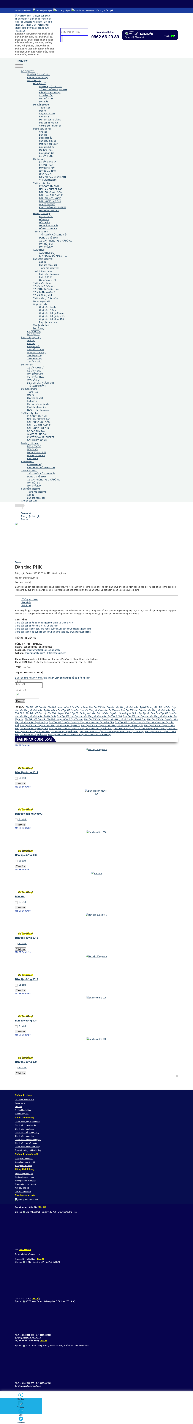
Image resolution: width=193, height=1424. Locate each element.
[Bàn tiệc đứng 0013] (96, 924)
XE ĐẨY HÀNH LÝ (47, 161)
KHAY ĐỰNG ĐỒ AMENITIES (53, 255)
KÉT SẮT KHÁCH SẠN (37, 77)
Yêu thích (20, 783)
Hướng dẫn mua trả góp (25, 1180)
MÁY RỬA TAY (46, 98)
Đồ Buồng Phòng (41, 104)
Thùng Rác (44, 107)
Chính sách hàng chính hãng (27, 1146)
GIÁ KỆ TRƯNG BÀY (37, 434)
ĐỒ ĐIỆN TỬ (39, 83)
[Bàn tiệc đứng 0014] (96, 759)
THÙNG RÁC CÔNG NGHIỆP (53, 234)
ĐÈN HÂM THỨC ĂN (49, 210)
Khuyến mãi (79, 10)
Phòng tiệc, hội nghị (42, 128)
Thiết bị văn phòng (42, 282)
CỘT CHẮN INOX (47, 171)
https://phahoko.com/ (35, 652)
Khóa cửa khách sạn (49, 273)
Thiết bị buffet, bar (42, 183)
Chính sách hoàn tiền (24, 1136)
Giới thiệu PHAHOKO (24, 1099)
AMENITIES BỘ (46, 252)
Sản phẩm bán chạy (24, 1158)
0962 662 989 (25, 1249)
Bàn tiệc (43, 134)
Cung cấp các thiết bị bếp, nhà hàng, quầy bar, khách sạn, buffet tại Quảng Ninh (53, 628)
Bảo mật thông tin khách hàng (28, 1150)
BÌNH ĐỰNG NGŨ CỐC (50, 192)
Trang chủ (22, 60)
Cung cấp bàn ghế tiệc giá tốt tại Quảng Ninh (36, 625)
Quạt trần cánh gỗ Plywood (52, 313)
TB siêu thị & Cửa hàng (44, 286)
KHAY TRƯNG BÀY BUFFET (52, 207)
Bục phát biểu (45, 137)
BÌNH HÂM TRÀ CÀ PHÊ (51, 195)
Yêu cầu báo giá (22, 1187)
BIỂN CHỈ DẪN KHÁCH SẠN (52, 177)
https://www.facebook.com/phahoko (43, 649)
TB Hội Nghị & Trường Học (46, 289)
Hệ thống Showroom (23, 10)
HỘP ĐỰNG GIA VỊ (48, 228)
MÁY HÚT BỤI (46, 243)
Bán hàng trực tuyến (43, 10)
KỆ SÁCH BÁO (46, 164)
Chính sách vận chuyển (25, 1125)
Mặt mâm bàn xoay (48, 143)
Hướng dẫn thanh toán (24, 1177)
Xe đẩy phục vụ (46, 146)
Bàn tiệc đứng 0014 (26, 772)
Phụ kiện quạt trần (48, 322)
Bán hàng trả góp (63, 10)
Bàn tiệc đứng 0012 (26, 979)
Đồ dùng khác (45, 149)
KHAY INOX (32, 458)
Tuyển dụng (20, 1102)
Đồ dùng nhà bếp (41, 213)
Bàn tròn (20, 896)
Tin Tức (18, 1106)
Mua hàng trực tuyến (24, 1173)
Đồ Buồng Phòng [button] (29, 388)
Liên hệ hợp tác (21, 1113)
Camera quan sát (47, 279)
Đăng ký (129, 37)
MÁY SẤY (43, 101)
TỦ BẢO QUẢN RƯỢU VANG (53, 89)
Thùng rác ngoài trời (49, 267)
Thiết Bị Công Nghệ (42, 270)
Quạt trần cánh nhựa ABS (51, 319)
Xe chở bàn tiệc (46, 152)
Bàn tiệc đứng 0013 (26, 937)
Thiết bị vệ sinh (40, 231)
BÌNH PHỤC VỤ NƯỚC (50, 198)
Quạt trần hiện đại (47, 307)
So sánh (22, 777)
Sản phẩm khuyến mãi (25, 1161)
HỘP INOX (44, 219)
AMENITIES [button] (27, 461)
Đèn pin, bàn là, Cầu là (50, 119)
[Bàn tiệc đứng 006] (96, 841)
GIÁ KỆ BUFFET (47, 204)
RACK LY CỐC (46, 216)
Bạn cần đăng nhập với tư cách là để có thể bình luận (52, 677)
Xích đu (42, 261)
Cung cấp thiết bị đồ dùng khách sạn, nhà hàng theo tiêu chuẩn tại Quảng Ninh (53, 631)
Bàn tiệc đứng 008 (26, 1020)
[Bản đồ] (42, 1206)
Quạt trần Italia (40, 304)
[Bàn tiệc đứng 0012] (96, 966)
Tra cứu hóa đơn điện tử (25, 1184)
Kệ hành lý (44, 116)
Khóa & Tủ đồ (45, 276)
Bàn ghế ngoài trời (48, 264)
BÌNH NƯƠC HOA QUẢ (50, 201)
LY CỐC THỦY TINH (49, 186)
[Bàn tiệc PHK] (15, 554)
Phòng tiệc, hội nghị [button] (31, 337)
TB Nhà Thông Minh (42, 295)
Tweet (18, 562)
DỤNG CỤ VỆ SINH (48, 237)
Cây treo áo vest (47, 113)
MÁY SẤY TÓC (34, 80)
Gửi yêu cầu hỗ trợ (23, 1191)
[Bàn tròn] (96, 883)
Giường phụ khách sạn (50, 125)
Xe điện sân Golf (41, 325)
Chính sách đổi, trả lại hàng (27, 1132)
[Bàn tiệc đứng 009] (96, 1048)
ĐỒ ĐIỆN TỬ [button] (27, 71)
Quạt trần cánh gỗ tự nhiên (52, 316)
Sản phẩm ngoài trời (42, 258)
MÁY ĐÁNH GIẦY (47, 167)
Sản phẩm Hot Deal (23, 1165)
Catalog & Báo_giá (104, 10)
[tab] (29, 599)
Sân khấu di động (47, 140)
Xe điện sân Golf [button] (29, 500)
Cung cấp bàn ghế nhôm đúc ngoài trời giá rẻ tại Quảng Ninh (44, 622)
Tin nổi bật (89, 10)
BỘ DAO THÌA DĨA (36, 431)
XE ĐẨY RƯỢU (46, 155)
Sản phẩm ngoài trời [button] (31, 488)
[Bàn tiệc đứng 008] (96, 1007)
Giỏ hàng (170, 36)
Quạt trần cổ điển (47, 310)
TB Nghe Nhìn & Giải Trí (44, 292)
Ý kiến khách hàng (23, 1109)
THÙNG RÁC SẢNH (48, 180)
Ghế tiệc (43, 131)
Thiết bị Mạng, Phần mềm (45, 298)
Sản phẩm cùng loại (34, 739)
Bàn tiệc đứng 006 (26, 855)
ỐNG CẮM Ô (45, 174)
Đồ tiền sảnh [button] (27, 364)
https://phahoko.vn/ (56, 652)
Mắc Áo (42, 110)
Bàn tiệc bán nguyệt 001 (29, 813)
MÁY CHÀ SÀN (46, 246)
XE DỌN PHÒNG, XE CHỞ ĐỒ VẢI (55, 240)
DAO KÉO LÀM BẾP (48, 225)
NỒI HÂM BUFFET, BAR (50, 189)
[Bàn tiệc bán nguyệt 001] (96, 800)
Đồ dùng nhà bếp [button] (29, 443)
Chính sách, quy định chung (27, 1121)
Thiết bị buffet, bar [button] (30, 412)
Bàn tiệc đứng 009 (26, 1062)
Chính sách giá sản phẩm (26, 1143)
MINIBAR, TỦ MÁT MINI (38, 74)
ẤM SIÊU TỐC (46, 95)
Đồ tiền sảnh (39, 158)
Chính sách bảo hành (24, 1128)
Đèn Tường (38, 328)
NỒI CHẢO (44, 222)
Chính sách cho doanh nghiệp (28, 1139)
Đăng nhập (139, 37)
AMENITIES (38, 249)
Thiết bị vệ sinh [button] (28, 470)
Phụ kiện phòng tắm (48, 122)
